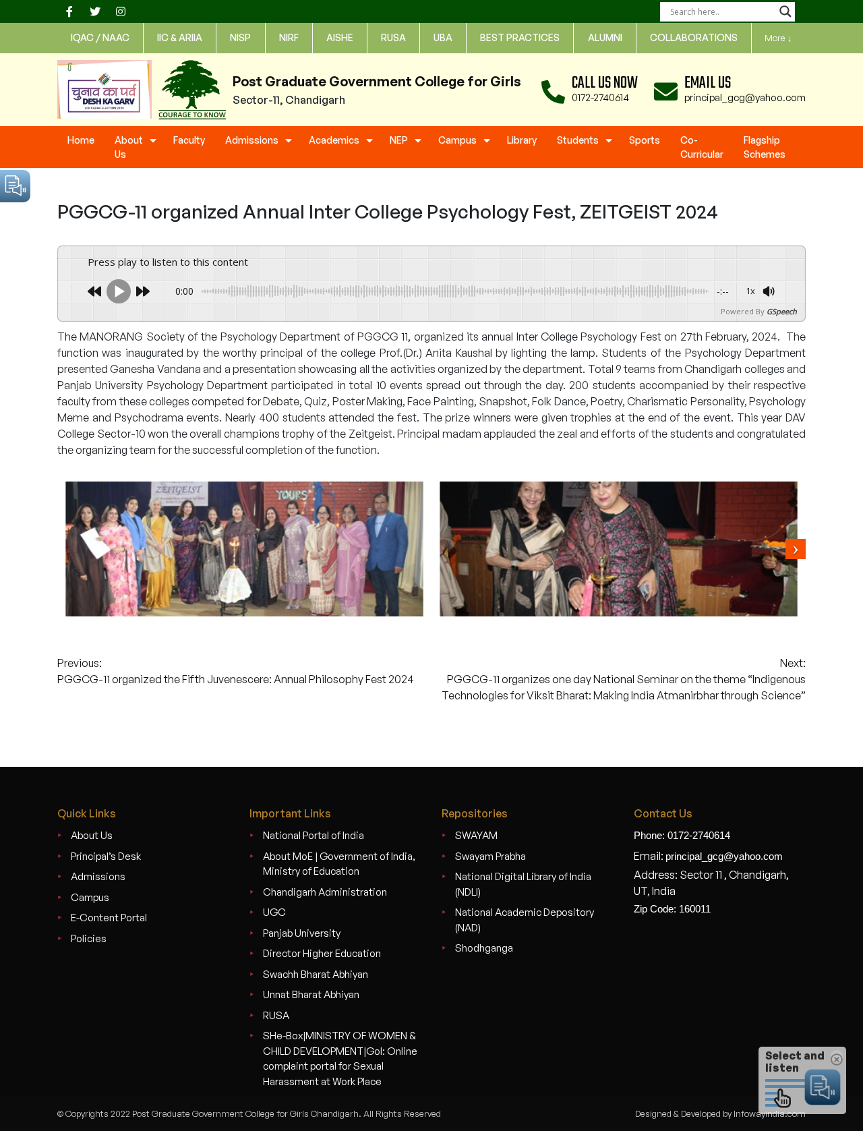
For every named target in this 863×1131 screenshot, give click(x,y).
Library (522, 140)
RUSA (276, 1015)
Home (80, 140)
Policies (89, 938)
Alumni (605, 37)
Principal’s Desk (106, 856)
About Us (129, 147)
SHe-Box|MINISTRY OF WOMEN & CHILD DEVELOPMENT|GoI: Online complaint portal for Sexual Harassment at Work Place (340, 1058)
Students (578, 140)
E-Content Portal (109, 917)
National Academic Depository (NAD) (524, 920)
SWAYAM (476, 835)
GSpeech (782, 311)
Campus (457, 140)
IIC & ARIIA (179, 37)
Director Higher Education (322, 953)
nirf (289, 37)
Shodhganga (484, 947)
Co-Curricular (701, 147)
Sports (644, 140)
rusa (393, 37)
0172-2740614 (600, 97)
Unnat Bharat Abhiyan (311, 994)
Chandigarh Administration (325, 892)
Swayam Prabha (490, 856)
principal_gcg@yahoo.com (745, 97)
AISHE (339, 37)
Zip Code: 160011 (672, 909)
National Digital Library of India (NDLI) (523, 884)
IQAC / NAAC (100, 37)
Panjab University (301, 933)
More (778, 37)
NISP (240, 37)
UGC (274, 912)
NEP (399, 140)
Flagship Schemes (764, 147)
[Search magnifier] (785, 11)
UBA (443, 37)
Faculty (189, 140)
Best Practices (520, 37)
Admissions (251, 140)
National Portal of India (313, 835)
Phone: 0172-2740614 (682, 835)
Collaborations (694, 37)
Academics (334, 140)
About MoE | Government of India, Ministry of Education (339, 864)
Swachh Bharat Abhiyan (315, 974)
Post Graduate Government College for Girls (377, 81)
